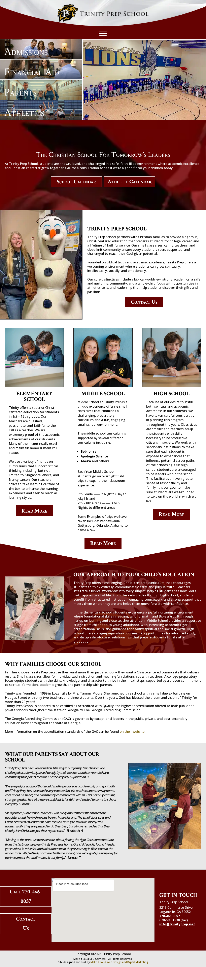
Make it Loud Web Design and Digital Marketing (119, 962)
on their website (132, 731)
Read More (34, 511)
